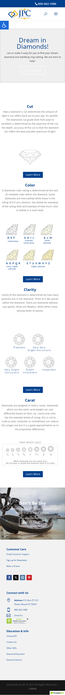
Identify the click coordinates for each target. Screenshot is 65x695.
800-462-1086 (47, 4)
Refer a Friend (13, 566)
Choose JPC (11, 636)
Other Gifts (11, 648)
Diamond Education (15, 654)
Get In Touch (32, 522)
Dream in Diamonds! (32, 43)
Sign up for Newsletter (16, 560)
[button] (4, 25)
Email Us (18, 615)
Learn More (33, 174)
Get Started (32, 70)
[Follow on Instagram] (22, 577)
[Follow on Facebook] (9, 577)
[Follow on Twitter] (15, 577)
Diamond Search (14, 659)
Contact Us (11, 642)
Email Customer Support (17, 554)
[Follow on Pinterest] (29, 577)
